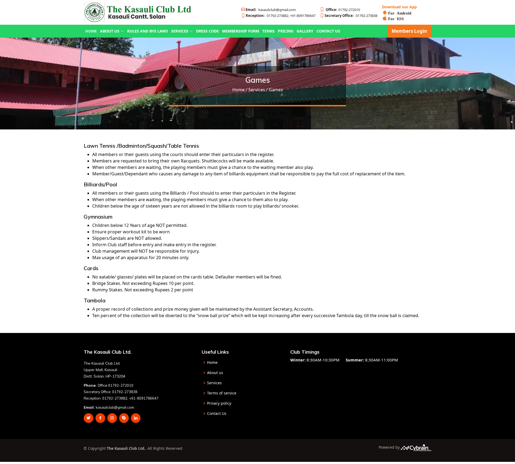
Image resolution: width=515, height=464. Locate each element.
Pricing (285, 31)
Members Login (409, 31)
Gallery (305, 31)
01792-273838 (351, 15)
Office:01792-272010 (115, 385)
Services (214, 383)
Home (91, 31)
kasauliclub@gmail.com (271, 9)
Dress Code (207, 31)
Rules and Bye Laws (147, 31)
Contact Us (328, 31)
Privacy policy (219, 403)
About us (215, 373)
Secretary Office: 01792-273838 (110, 392)
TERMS (268, 31)
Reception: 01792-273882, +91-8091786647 (121, 398)
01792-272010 (343, 9)
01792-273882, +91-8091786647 (280, 15)
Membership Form (240, 31)
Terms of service (221, 393)
